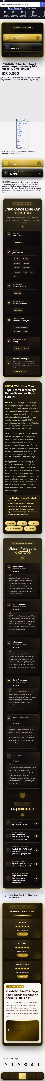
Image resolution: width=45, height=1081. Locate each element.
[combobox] (20, 4)
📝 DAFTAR (33, 523)
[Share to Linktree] (19, 1064)
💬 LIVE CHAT (30, 529)
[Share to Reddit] (32, 1064)
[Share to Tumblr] (38, 1064)
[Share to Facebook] (12, 1064)
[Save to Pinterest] (25, 1064)
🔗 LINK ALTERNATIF (14, 529)
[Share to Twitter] (6, 1064)
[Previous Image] (2, 99)
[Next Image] (43, 99)
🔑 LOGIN (22, 523)
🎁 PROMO (10, 523)
